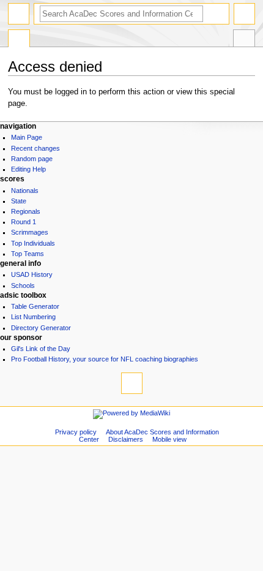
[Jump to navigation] (18, 14)
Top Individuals (33, 243)
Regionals (25, 211)
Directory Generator (41, 327)
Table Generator (35, 306)
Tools (244, 40)
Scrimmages (29, 232)
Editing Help (28, 169)
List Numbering (33, 316)
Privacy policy (76, 432)
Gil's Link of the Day (40, 348)
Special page (19, 40)
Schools (23, 285)
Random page (32, 158)
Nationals (25, 190)
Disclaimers (125, 439)
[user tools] (244, 14)
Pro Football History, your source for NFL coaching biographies (104, 359)
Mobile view (169, 439)
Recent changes (35, 148)
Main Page (26, 137)
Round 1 (23, 221)
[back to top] (132, 383)
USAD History (32, 274)
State (18, 201)
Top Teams (27, 253)
